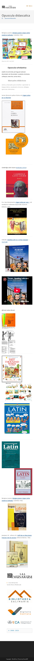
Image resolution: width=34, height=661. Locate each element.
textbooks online (21, 167)
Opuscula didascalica (10, 18)
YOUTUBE (5, 242)
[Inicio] (2, 18)
